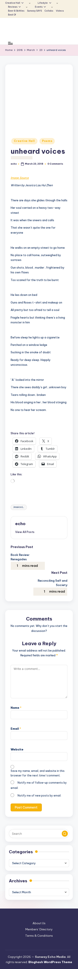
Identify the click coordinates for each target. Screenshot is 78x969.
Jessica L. (18, 507)
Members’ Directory (39, 929)
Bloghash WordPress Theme (50, 962)
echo (20, 523)
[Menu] (10, 43)
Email (16, 729)
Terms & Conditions (39, 936)
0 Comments (55, 164)
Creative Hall (24, 141)
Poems (47, 141)
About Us (39, 923)
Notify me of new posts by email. (39, 795)
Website (17, 749)
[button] (24, 532)
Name (16, 708)
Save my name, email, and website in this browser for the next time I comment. (38, 773)
